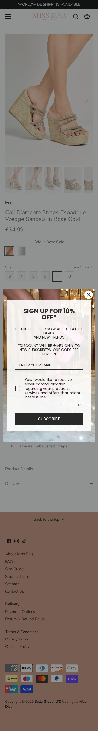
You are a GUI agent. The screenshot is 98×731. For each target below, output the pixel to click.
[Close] (88, 295)
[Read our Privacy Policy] (80, 405)
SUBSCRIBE (49, 419)
